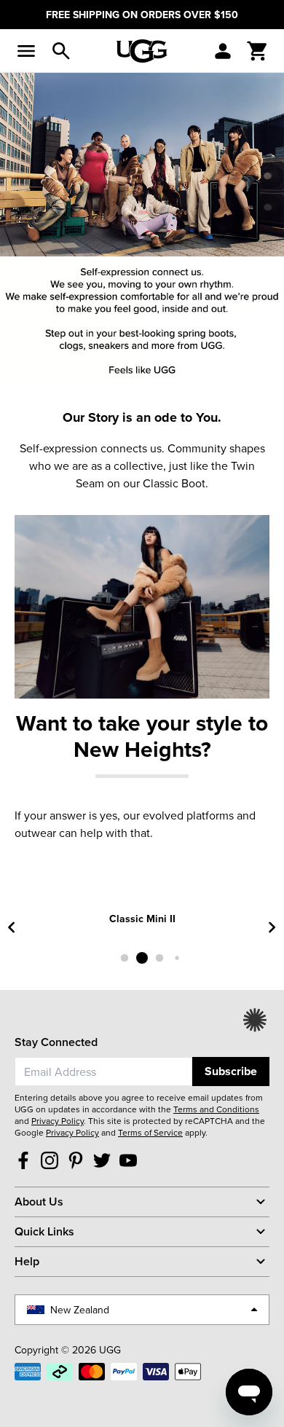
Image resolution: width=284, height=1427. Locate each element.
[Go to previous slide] (11, 927)
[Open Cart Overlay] (257, 51)
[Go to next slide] (272, 927)
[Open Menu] (26, 51)
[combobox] (103, 1071)
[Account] (222, 51)
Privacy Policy (57, 1121)
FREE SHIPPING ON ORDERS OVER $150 (142, 14)
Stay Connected (56, 1042)
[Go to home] (142, 51)
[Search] (61, 51)
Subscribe (231, 1071)
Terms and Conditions (216, 1109)
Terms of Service (150, 1132)
